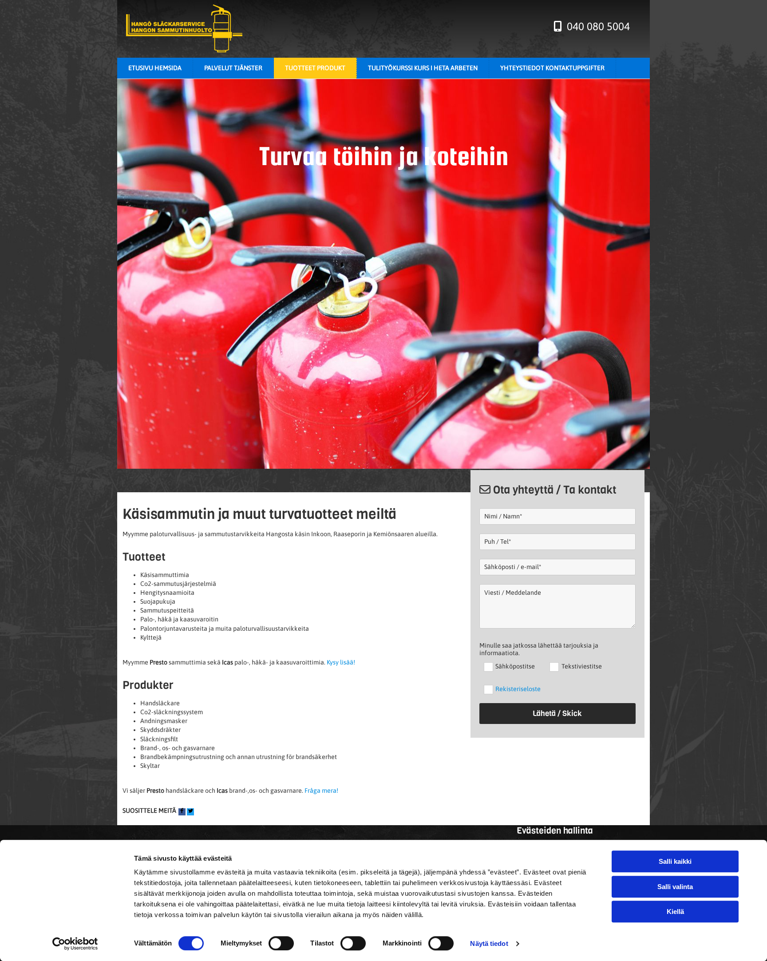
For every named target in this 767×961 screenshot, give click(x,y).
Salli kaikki (675, 861)
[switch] (281, 943)
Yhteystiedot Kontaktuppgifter (552, 67)
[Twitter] (190, 811)
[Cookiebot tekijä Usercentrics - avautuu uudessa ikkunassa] (75, 943)
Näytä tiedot (489, 943)
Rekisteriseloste (518, 688)
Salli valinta (675, 886)
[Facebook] (182, 811)
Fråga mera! (321, 790)
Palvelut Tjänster (233, 67)
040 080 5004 (597, 26)
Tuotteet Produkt (315, 67)
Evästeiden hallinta (555, 831)
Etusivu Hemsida (155, 67)
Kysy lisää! (341, 662)
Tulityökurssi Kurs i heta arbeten (423, 67)
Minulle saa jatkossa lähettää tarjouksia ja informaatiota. (538, 649)
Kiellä (675, 911)
